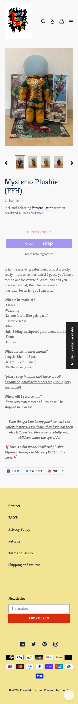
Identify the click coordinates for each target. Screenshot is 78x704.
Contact (14, 505)
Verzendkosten (42, 207)
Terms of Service (21, 553)
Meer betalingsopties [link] (39, 254)
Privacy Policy (19, 529)
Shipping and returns (24, 564)
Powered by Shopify (57, 690)
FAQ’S (13, 517)
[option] (20, 162)
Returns (14, 541)
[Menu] (70, 21)
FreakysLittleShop (31, 690)
